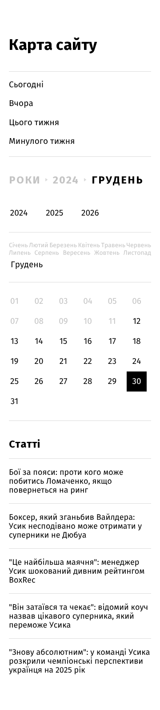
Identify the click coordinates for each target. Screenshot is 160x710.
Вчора (21, 103)
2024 (66, 180)
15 (64, 341)
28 (88, 381)
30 (136, 381)
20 (38, 361)
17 (112, 341)
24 (136, 361)
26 (39, 381)
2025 (54, 213)
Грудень (117, 180)
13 (15, 341)
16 (88, 341)
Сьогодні (26, 85)
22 (88, 361)
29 (112, 381)
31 (15, 401)
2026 (90, 213)
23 (112, 361)
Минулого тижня (42, 141)
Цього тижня (34, 123)
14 (39, 341)
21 (64, 361)
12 (137, 321)
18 (136, 341)
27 (64, 381)
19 (14, 361)
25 (14, 381)
